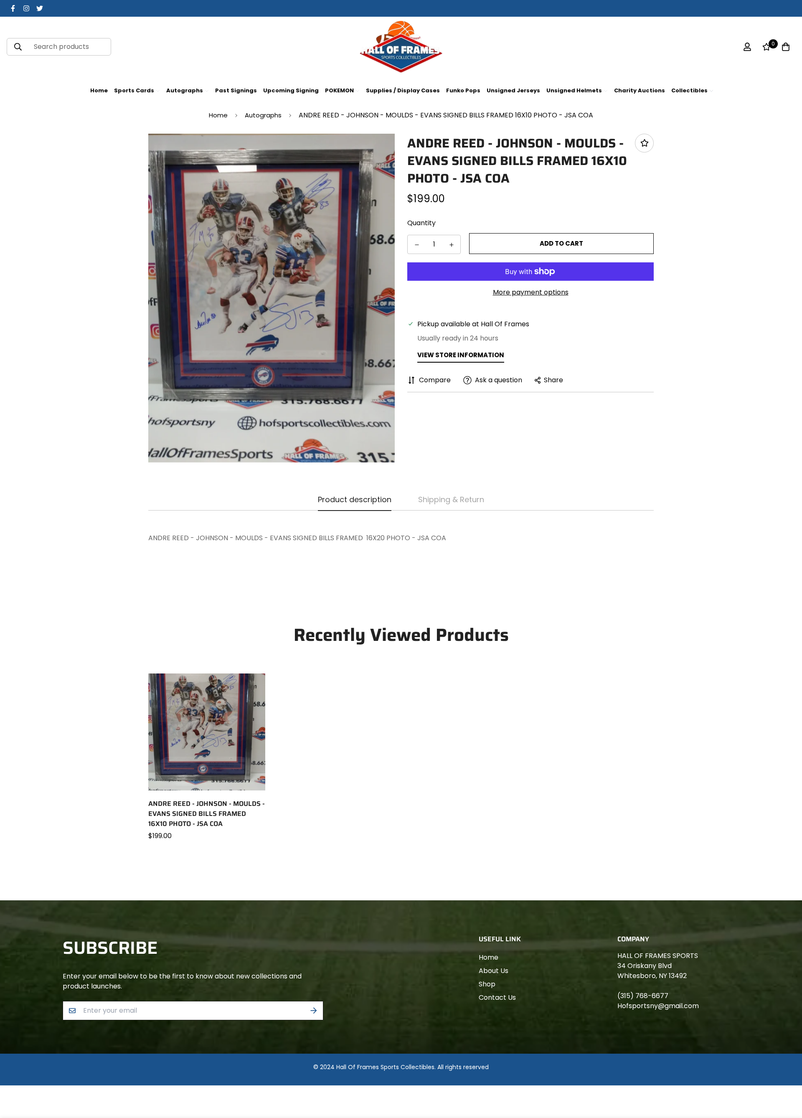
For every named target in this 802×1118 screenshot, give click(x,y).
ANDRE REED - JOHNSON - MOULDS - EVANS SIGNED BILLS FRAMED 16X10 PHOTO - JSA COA (206, 814)
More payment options (531, 292)
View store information (460, 355)
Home (218, 115)
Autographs (263, 115)
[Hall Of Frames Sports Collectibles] (401, 47)
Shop (487, 984)
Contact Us (497, 997)
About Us (493, 971)
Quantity (421, 223)
